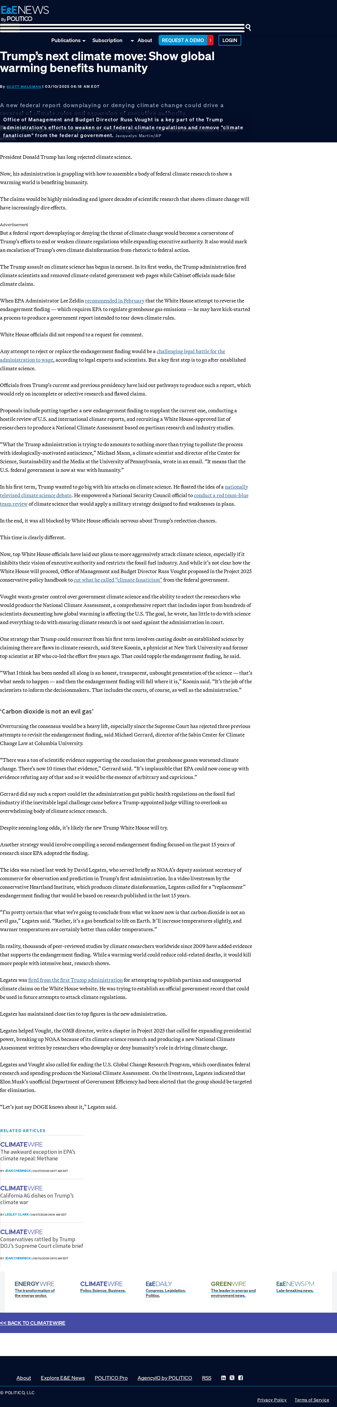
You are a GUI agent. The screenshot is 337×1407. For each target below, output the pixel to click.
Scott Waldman (24, 87)
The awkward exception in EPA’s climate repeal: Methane (37, 1155)
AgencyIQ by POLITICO (165, 1377)
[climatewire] (22, 1144)
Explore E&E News (63, 1377)
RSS (206, 1377)
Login (229, 40)
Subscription (107, 40)
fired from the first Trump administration (75, 980)
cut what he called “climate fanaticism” (118, 579)
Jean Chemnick (18, 1171)
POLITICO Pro (111, 1377)
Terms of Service (312, 1400)
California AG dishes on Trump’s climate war (37, 1199)
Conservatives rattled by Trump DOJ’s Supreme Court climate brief (41, 1242)
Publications (66, 40)
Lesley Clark (17, 1214)
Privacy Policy (272, 1400)
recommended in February (114, 300)
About (145, 40)
